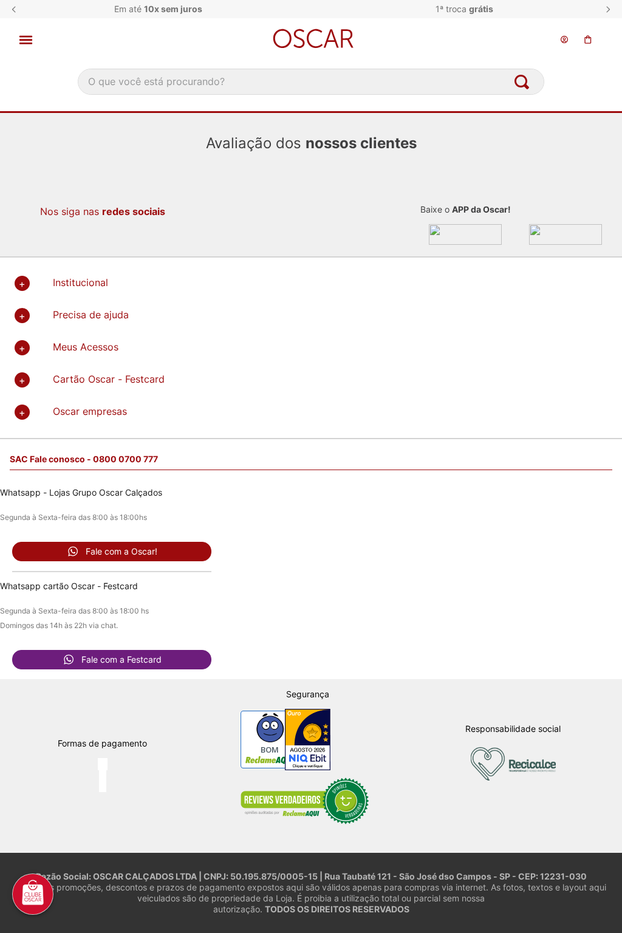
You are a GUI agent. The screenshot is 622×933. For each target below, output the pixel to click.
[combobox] (311, 82)
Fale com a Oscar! (121, 551)
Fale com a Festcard (121, 659)
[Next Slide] (608, 9)
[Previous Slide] (14, 9)
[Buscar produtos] (524, 81)
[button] (109, 40)
